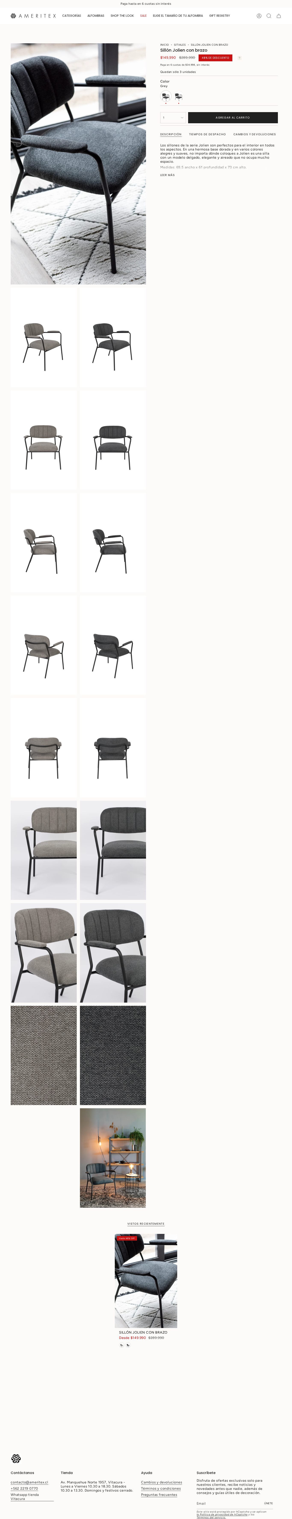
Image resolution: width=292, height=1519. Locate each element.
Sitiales (180, 44)
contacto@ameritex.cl (29, 1482)
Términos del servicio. (211, 1517)
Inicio (164, 44)
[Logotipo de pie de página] (16, 1458)
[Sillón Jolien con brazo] (146, 1281)
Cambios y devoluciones (161, 1482)
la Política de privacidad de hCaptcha (222, 1514)
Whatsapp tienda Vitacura (25, 1497)
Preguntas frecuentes (159, 1495)
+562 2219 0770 (24, 1488)
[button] (71, 16)
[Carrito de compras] (279, 16)
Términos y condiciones (161, 1488)
